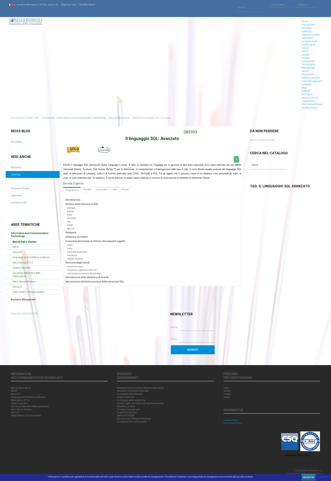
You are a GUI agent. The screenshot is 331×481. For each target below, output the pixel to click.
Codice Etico (308, 101)
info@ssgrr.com (68, 4)
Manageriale (308, 67)
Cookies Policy (310, 107)
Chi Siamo (307, 94)
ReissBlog (16, 141)
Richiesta (307, 28)
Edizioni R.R (308, 74)
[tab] (72, 190)
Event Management (312, 81)
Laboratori (307, 38)
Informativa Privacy (312, 104)
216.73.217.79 (30, 313)
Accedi (321, 4)
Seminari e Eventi (311, 34)
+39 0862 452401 (87, 4)
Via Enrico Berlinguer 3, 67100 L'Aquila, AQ (37, 4)
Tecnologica (308, 64)
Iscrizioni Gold (309, 41)
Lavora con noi (310, 97)
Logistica (307, 84)
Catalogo (307, 31)
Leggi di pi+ (323, 476)
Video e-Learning (310, 77)
